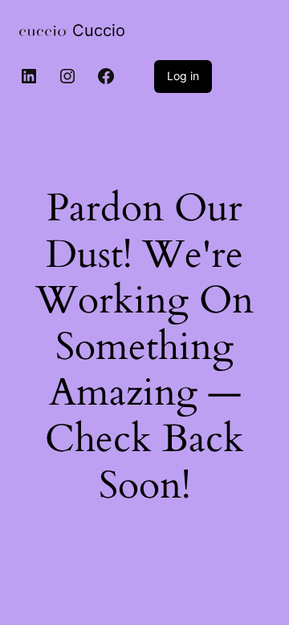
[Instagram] (67, 76)
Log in (183, 76)
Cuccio (98, 30)
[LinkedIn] (29, 76)
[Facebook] (106, 76)
